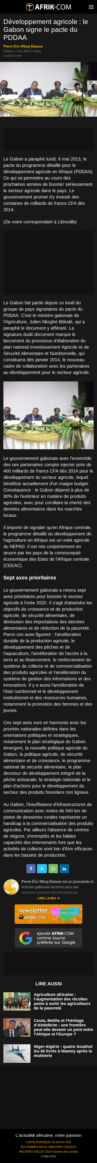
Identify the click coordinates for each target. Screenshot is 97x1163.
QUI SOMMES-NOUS (34, 1147)
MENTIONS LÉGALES (62, 1147)
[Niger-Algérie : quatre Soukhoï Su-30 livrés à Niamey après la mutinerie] (16, 1053)
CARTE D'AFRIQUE (38, 1142)
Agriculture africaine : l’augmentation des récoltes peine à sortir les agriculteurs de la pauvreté (62, 1001)
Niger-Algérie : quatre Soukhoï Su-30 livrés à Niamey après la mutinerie (63, 1051)
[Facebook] (30, 868)
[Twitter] (42, 868)
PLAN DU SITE (62, 1142)
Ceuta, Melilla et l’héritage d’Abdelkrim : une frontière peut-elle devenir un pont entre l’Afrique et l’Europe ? (63, 1027)
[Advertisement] (48, 139)
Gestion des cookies (65, 1151)
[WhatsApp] (53, 868)
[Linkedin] (64, 868)
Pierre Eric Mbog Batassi (23, 46)
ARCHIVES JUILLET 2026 (35, 1151)
